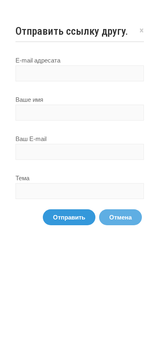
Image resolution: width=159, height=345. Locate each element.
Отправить (69, 217)
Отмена (120, 217)
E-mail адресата (37, 60)
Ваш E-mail (30, 138)
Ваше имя (29, 99)
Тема (22, 178)
